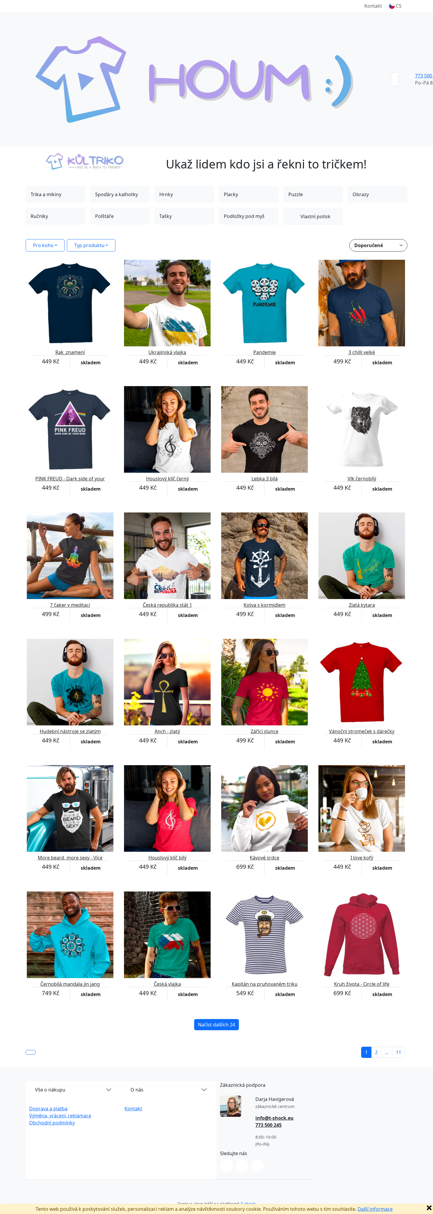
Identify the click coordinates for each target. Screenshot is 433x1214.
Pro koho (43, 245)
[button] (395, 6)
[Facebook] (242, 1166)
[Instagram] (226, 1166)
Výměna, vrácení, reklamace (60, 1115)
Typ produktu (89, 245)
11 (398, 1052)
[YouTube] (257, 1166)
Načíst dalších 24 (216, 1024)
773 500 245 (268, 1125)
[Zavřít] (429, 1207)
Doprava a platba (48, 1108)
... (387, 1052)
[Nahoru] (31, 1052)
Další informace (375, 1209)
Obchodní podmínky (52, 1122)
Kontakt (373, 6)
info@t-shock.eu (274, 1118)
